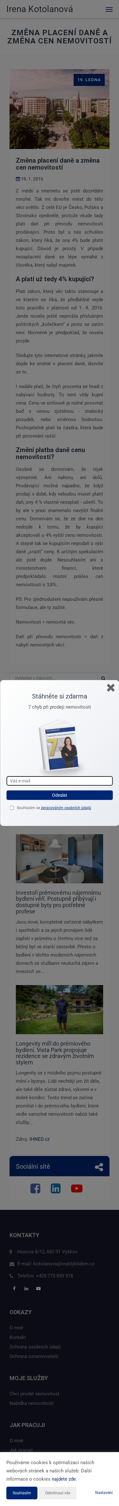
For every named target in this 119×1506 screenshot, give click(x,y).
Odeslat (59, 795)
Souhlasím (22, 1493)
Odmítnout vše (57, 1493)
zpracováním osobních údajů (66, 808)
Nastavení (104, 1492)
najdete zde (64, 1479)
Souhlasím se (29, 808)
